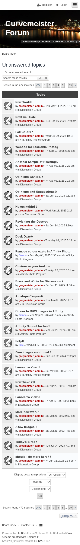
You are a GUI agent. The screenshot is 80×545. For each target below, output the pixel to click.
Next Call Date (25, 117)
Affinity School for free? (32, 326)
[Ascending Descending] (40, 489)
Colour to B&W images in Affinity (39, 311)
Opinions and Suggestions (35, 191)
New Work (22, 102)
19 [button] (70, 85)
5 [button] (62, 85)
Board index (9, 525)
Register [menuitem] (47, 4)
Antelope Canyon (28, 296)
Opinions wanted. (28, 176)
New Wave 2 (24, 382)
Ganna (23, 255)
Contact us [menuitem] (27, 525)
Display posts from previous (30, 474)
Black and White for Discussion (38, 281)
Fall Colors (23, 132)
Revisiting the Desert (30, 221)
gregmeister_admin (31, 106)
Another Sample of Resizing (35, 161)
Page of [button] (38, 85)
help (18, 341)
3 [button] (53, 85)
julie (21, 345)
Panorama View (26, 367)
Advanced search (46, 78)
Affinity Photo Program (37, 139)
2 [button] (49, 85)
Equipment (68, 345)
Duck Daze (23, 236)
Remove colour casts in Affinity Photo (43, 251)
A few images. (25, 426)
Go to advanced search (18, 72)
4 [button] (58, 85)
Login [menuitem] (64, 4)
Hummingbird (25, 206)
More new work (26, 412)
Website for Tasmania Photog (36, 147)
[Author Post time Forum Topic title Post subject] (40, 482)
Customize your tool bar (32, 266)
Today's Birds (25, 441)
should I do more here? (32, 456)
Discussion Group (30, 109)
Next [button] (75, 85)
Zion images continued (32, 352)
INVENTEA (44, 540)
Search (40, 78)
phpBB (21, 533)
